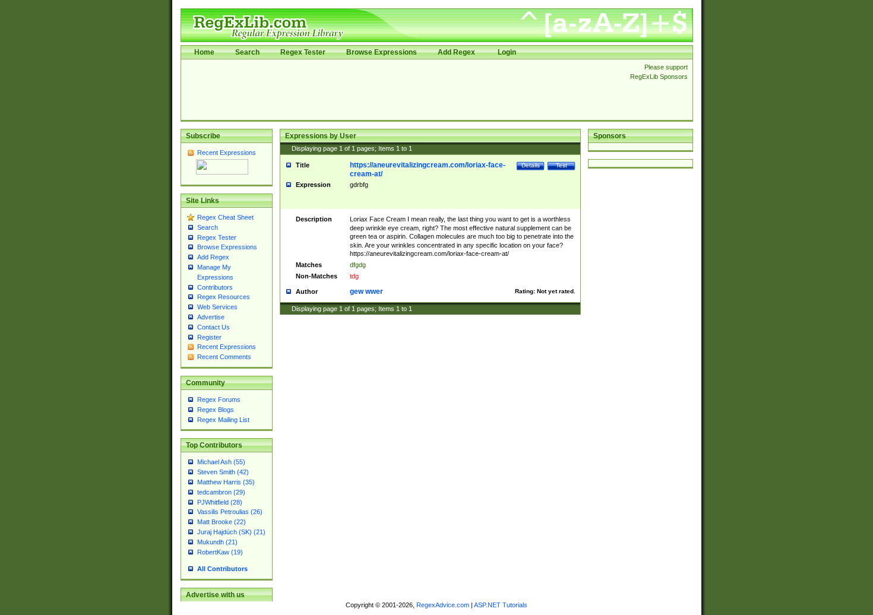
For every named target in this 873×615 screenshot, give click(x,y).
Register (209, 337)
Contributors (215, 287)
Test (561, 165)
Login (507, 52)
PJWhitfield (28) (219, 502)
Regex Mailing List (223, 419)
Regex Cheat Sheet (225, 217)
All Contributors (222, 568)
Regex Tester (302, 52)
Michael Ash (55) (221, 461)
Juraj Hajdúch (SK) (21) (231, 531)
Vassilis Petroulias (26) (229, 511)
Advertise (210, 317)
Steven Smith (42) (223, 471)
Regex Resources (223, 296)
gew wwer (366, 291)
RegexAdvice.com (442, 604)
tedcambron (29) (221, 492)
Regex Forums (219, 399)
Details (530, 165)
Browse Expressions (381, 52)
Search (247, 52)
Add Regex (456, 52)
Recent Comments (224, 356)
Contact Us (213, 327)
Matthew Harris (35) (226, 482)
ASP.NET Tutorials (500, 604)
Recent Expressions (226, 152)
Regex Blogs (215, 409)
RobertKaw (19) (220, 552)
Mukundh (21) (217, 542)
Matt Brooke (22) (221, 521)
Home (204, 52)
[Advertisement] (402, 89)
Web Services (217, 306)
